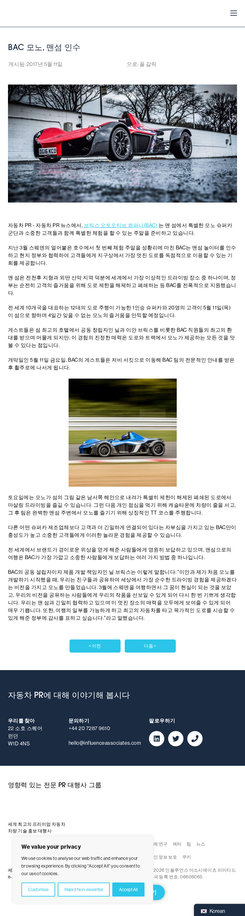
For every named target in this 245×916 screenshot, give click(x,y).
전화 (195, 738)
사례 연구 (158, 843)
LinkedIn (156, 738)
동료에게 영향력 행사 (30, 13)
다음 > (150, 645)
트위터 (175, 738)
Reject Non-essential (83, 889)
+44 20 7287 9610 (89, 728)
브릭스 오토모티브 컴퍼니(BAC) (121, 225)
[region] (83, 869)
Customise (38, 889)
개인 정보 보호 (163, 857)
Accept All (128, 889)
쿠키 (186, 857)
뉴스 (200, 843)
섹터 (177, 843)
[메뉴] (231, 13)
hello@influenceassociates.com (105, 743)
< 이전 (95, 645)
